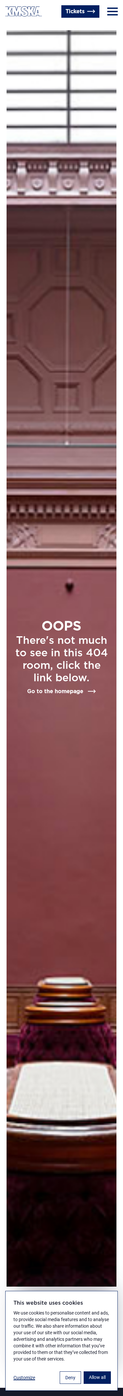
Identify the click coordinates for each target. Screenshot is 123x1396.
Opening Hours (25, 27)
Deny (70, 1377)
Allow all (97, 1377)
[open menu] (112, 11)
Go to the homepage (55, 691)
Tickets (75, 11)
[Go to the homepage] (23, 11)
